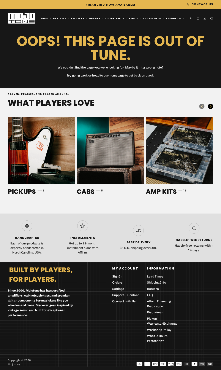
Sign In (117, 276)
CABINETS (59, 18)
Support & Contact (125, 295)
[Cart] (211, 18)
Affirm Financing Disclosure (159, 304)
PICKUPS (94, 18)
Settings (118, 289)
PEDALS (134, 18)
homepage (117, 75)
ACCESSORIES (152, 18)
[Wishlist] (198, 19)
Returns (153, 289)
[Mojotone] (41, 274)
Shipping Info (156, 282)
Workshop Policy (159, 330)
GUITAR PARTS (115, 18)
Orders (117, 282)
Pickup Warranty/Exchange (162, 321)
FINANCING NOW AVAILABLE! (110, 5)
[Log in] (204, 18)
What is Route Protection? (157, 338)
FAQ (150, 295)
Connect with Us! (124, 301)
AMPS (45, 18)
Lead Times (155, 276)
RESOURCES (174, 18)
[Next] (210, 106)
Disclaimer (155, 312)
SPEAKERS (77, 18)
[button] (191, 18)
